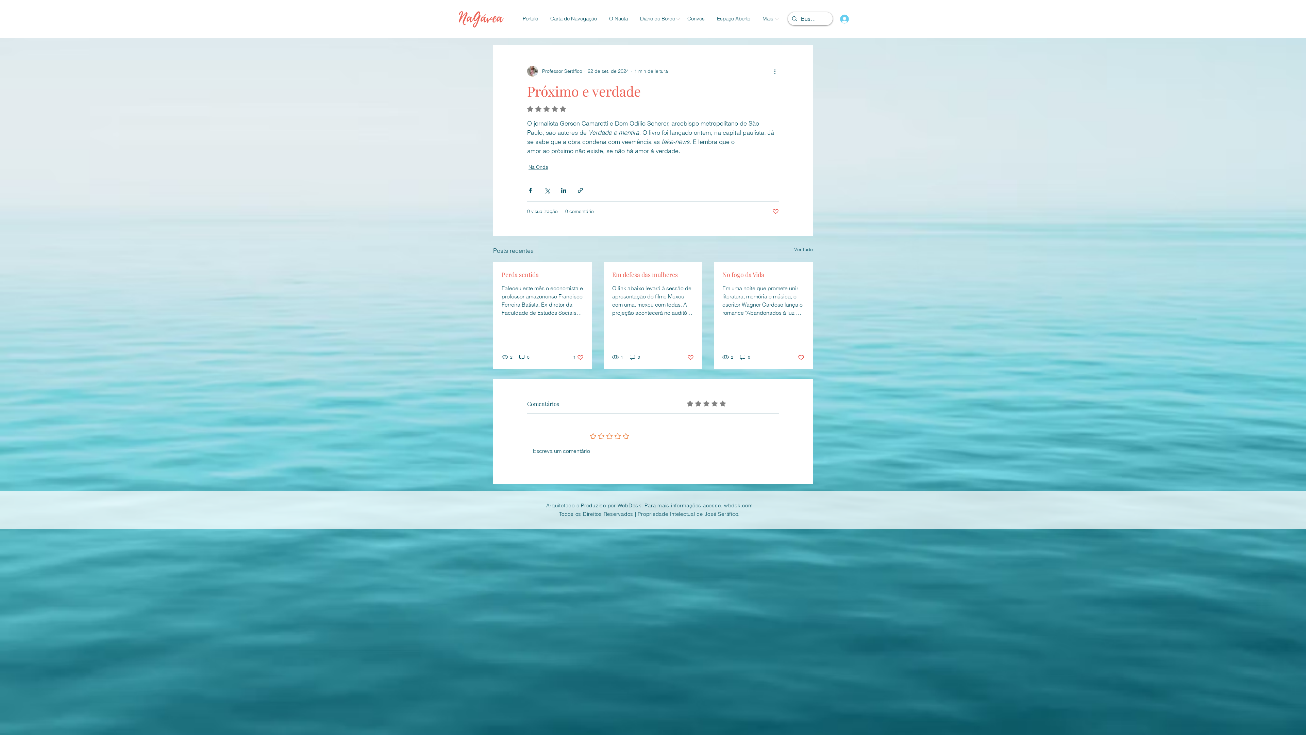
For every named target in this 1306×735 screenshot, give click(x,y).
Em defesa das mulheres (645, 275)
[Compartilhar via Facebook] (530, 190)
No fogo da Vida (743, 275)
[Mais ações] (775, 71)
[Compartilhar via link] (580, 190)
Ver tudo (803, 249)
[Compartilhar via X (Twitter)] (547, 190)
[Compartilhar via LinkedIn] (563, 190)
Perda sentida (520, 275)
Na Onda (538, 167)
